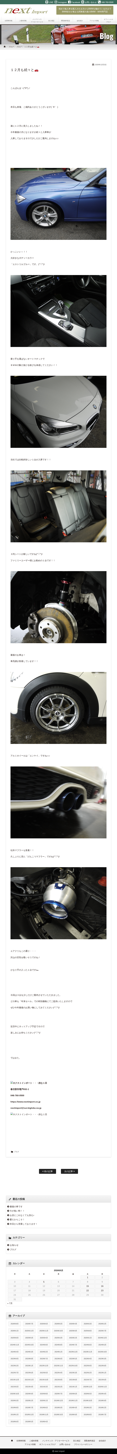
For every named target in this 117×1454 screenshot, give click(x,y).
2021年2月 (58, 1387)
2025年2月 (73, 1338)
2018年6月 (15, 1421)
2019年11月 (73, 1400)
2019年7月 (29, 1407)
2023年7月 (44, 1359)
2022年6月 (29, 1373)
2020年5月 (88, 1394)
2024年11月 (14, 1345)
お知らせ (14, 1245)
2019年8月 (15, 1407)
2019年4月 (73, 1407)
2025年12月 (29, 1331)
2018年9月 (73, 1414)
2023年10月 (102, 1352)
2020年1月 (44, 1400)
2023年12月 (73, 1352)
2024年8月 (58, 1345)
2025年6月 (15, 1338)
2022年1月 (102, 1373)
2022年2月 (88, 1373)
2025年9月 (73, 1331)
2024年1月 (58, 1352)
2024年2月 (44, 1352)
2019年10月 (87, 1400)
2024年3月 (29, 1352)
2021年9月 (58, 1380)
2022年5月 (44, 1373)
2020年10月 (14, 1394)
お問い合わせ (64, 1444)
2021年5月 (15, 1387)
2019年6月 (44, 1407)
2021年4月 (29, 1387)
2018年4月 (44, 1421)
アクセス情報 (30, 1444)
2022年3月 (73, 1373)
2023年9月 (15, 1359)
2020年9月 (29, 1394)
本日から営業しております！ (23, 1224)
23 (102, 1290)
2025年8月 (88, 1331)
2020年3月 (15, 1400)
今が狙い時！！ (17, 1211)
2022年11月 (58, 1366)
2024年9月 (44, 1345)
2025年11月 (43, 1331)
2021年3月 (44, 1387)
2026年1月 (15, 1331)
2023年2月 (15, 1366)
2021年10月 (43, 1380)
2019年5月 (58, 1407)
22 (87, 1290)
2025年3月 (58, 1338)
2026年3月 (88, 1324)
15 (87, 1286)
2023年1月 (29, 1366)
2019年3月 (88, 1407)
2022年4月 (58, 1373)
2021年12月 (14, 1380)
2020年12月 (87, 1387)
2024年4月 (15, 1352)
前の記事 (48, 1171)
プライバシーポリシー (83, 1444)
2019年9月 (102, 1400)
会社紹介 (102, 1441)
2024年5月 (102, 1345)
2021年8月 (73, 1380)
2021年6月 (102, 1380)
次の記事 (68, 1171)
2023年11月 (87, 1352)
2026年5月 (58, 1324)
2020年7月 (58, 1394)
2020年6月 (73, 1394)
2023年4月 (88, 1359)
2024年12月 (102, 1338)
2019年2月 (102, 1407)
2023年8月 (29, 1359)
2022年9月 (88, 1366)
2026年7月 (29, 1324)
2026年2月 (102, 1324)
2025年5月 (29, 1338)
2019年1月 (15, 1414)
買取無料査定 (89, 1441)
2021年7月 (88, 1380)
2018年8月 (88, 1414)
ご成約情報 (33, 1441)
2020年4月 (102, 1394)
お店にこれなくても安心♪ (22, 1215)
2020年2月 (29, 1400)
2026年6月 (44, 1324)
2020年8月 (44, 1394)
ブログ (11, 47)
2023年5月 (73, 1359)
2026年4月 (73, 1324)
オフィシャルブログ (47, 1444)
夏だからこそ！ (17, 1219)
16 (102, 1286)
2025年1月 (88, 1338)
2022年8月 (102, 1366)
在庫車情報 (21, 1441)
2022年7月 (15, 1373)
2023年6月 (58, 1359)
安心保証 (76, 1441)
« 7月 (9, 1303)
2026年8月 (15, 1324)
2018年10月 (58, 1414)
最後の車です (16, 1206)
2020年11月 (102, 1387)
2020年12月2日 (100, 65)
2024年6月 (88, 1345)
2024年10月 (29, 1345)
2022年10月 (73, 1366)
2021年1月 (73, 1387)
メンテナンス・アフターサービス (55, 1441)
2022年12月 (43, 1366)
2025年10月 (58, 1331)
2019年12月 (58, 1400)
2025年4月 (44, 1338)
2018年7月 (102, 1414)
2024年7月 (73, 1345)
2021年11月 (29, 1380)
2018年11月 (43, 1414)
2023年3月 (102, 1359)
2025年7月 (102, 1331)
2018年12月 (29, 1414)
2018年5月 (29, 1421)
